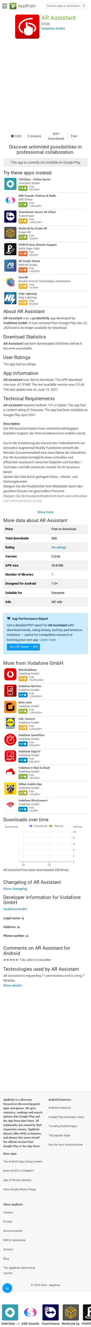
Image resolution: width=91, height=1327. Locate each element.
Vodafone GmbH (45, 663)
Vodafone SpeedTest (31, 735)
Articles (8, 1249)
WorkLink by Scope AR (32, 228)
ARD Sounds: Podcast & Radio (37, 195)
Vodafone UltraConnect (33, 800)
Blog (6, 1258)
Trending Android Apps (63, 1126)
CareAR (23, 277)
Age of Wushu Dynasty (17, 1180)
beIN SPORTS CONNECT (18, 1170)
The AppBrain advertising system (19, 1270)
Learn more (48, 640)
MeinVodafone (27, 670)
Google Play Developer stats (66, 1117)
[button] (45, 917)
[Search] (84, 6)
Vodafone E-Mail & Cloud (34, 768)
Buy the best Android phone (66, 1144)
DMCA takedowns (14, 1240)
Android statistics (60, 1107)
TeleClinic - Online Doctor (34, 179)
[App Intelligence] (7, 1288)
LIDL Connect (26, 719)
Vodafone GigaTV (29, 751)
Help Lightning (27, 293)
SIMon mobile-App (30, 784)
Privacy (7, 1221)
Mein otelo (25, 702)
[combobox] (63, 6)
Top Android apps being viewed (22, 1161)
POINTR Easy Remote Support (37, 244)
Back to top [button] (81, 1290)
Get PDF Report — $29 (24, 646)
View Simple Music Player (19, 1189)
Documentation (12, 1231)
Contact (8, 1212)
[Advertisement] (45, 85)
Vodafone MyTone (29, 686)
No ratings (59, 547)
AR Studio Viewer (29, 261)
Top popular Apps (59, 1135)
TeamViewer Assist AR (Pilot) (37, 212)
